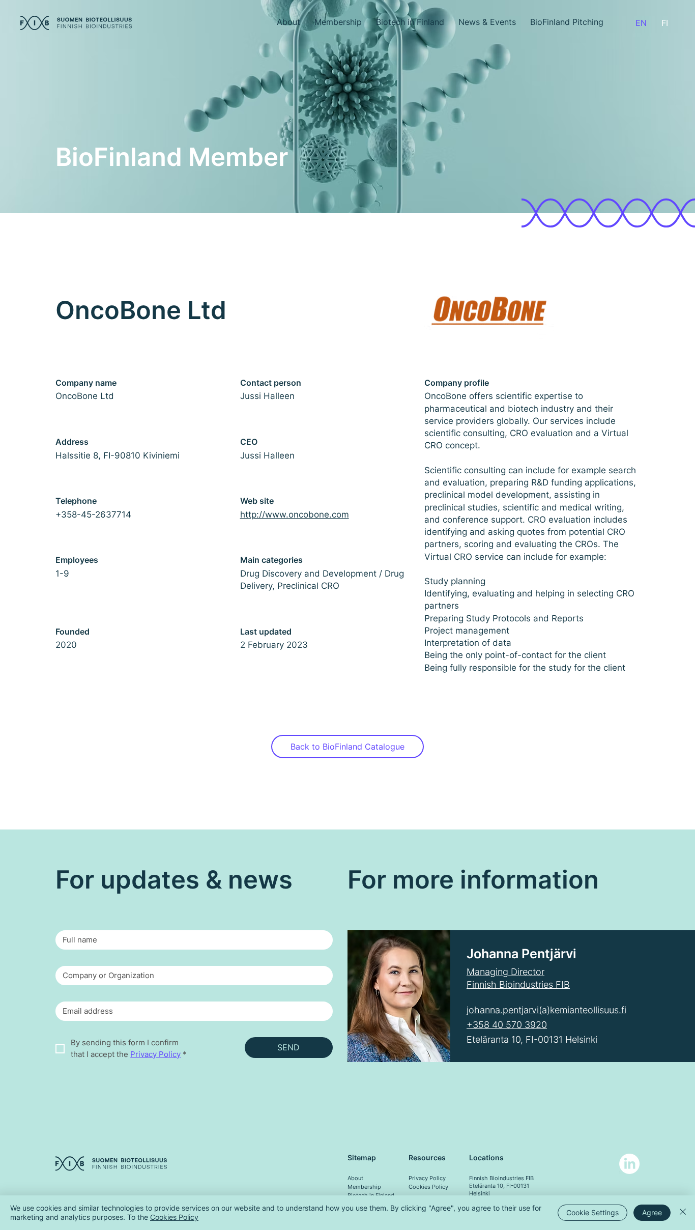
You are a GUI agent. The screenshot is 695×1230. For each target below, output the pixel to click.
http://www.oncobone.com (294, 514)
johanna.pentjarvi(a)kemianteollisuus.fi (546, 1010)
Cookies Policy (428, 1186)
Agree (652, 1212)
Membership (364, 1186)
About (355, 1178)
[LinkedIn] (629, 1164)
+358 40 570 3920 (507, 1024)
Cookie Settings (592, 1212)
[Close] (683, 1213)
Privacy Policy (427, 1178)
